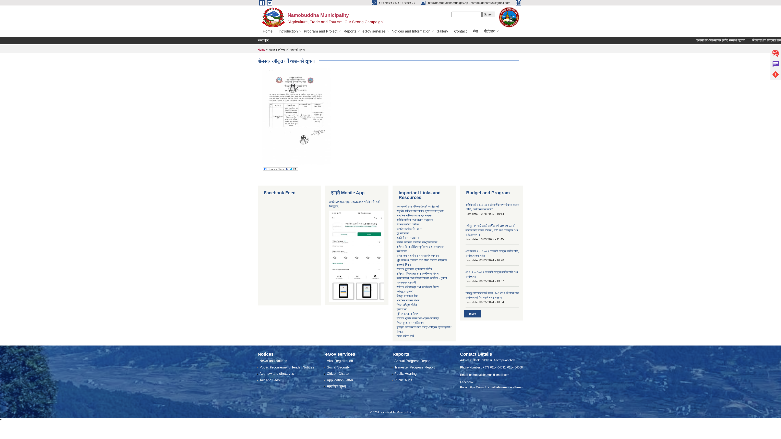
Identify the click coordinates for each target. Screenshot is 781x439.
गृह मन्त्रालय (403, 233)
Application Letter (340, 380)
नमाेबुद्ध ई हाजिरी (405, 291)
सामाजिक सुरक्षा (336, 386)
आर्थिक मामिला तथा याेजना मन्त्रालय (415, 220)
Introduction (288, 31)
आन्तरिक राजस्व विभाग (408, 300)
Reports (350, 31)
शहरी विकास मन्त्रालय (408, 237)
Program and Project (320, 31)
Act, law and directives (277, 374)
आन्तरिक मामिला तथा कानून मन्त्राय (414, 215)
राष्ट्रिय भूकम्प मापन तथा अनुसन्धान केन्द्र (418, 318)
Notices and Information (411, 31)
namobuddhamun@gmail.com (489, 374)
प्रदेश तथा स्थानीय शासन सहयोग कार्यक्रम (418, 255)
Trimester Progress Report (414, 367)
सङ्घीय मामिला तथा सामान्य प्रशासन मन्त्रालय (420, 211)
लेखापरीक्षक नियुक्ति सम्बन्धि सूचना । (757, 40)
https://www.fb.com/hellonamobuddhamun (496, 387)
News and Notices (273, 361)
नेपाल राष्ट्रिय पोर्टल (407, 304)
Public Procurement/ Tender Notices (287, 367)
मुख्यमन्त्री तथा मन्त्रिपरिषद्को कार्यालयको (418, 206)
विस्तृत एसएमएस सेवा (407, 296)
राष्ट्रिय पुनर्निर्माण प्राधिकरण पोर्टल (414, 269)
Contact (460, 31)
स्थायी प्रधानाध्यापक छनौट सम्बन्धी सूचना (704, 40)
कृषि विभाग (402, 309)
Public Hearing (405, 374)
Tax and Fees (270, 380)
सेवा (475, 31)
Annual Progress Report (412, 361)
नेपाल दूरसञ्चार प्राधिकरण (410, 322)
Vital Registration (340, 361)
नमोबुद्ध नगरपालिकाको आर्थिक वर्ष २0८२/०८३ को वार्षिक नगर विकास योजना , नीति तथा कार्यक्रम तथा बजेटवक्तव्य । (492, 230)
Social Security (338, 367)
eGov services (374, 31)
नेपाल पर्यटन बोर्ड (405, 336)
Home (268, 31)
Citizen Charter (338, 374)
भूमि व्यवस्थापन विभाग (407, 313)
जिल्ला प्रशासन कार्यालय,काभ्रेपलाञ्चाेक (417, 242)
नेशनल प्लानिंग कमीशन (408, 224)
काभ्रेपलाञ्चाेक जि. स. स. (410, 228)
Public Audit (403, 380)
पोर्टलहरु (489, 31)
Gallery (442, 31)
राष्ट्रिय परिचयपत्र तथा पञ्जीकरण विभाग (417, 273)
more (472, 313)
